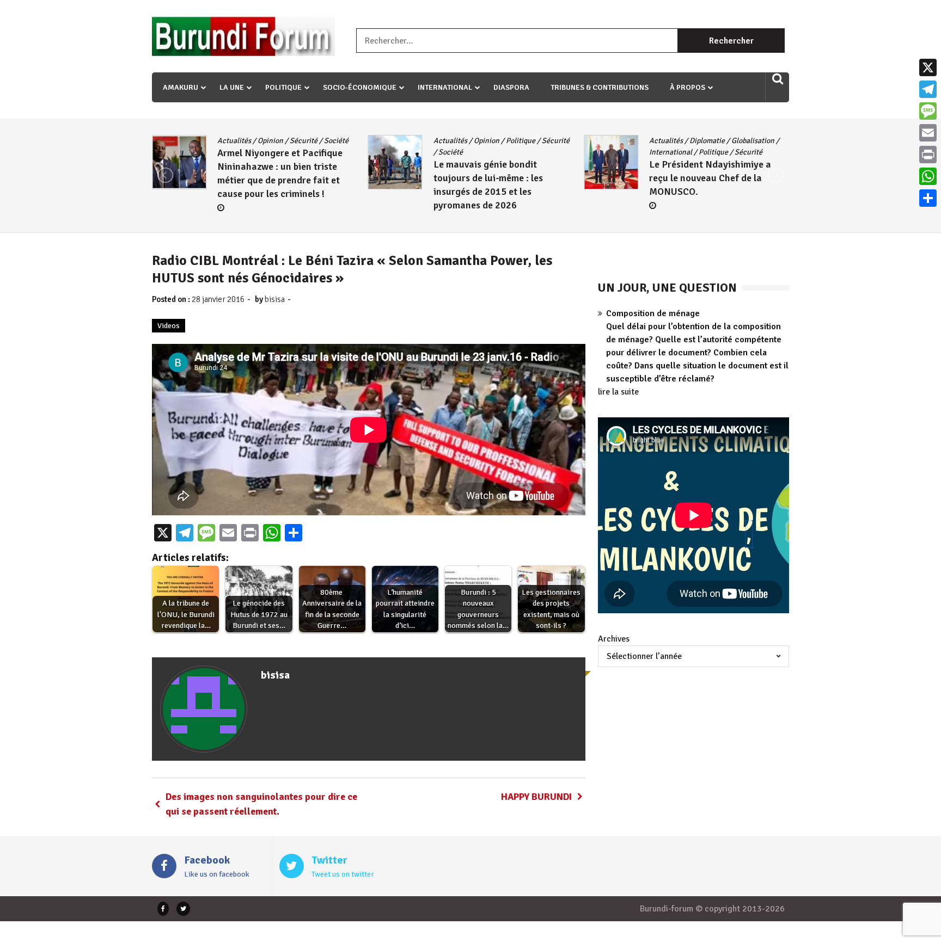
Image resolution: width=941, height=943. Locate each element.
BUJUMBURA (670, 140)
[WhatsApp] (928, 176)
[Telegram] (928, 89)
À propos (687, 87)
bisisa (275, 299)
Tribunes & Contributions (600, 87)
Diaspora (511, 87)
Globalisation (537, 140)
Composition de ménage (653, 313)
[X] (928, 67)
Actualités (234, 140)
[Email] (928, 133)
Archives (614, 638)
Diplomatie (491, 140)
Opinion (270, 140)
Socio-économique (359, 87)
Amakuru (180, 87)
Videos (168, 325)
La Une (231, 87)
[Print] (928, 154)
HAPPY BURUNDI (536, 797)
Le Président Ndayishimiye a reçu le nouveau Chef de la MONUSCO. (494, 178)
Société (234, 152)
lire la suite (618, 391)
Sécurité (339, 140)
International (445, 87)
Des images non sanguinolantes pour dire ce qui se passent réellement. (261, 804)
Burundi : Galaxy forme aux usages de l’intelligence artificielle (707, 189)
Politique (283, 87)
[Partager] (928, 198)
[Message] (928, 111)
